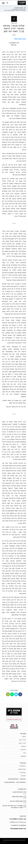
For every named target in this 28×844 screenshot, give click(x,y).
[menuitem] (7, 3)
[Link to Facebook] (5, 842)
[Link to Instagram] (3, 842)
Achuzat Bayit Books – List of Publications (15, 782)
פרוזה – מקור (22, 740)
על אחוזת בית (22, 766)
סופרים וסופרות (22, 769)
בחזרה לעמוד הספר (20, 39)
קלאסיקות (23, 756)
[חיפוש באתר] (7, 3)
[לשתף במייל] (8, 694)
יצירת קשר (23, 776)
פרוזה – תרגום (22, 743)
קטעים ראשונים (14, 23)
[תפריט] (4, 3)
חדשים (24, 736)
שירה (24, 753)
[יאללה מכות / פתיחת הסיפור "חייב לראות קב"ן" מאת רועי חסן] (14, 19)
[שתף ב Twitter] (16, 694)
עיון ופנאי (23, 746)
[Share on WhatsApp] (12, 694)
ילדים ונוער (23, 750)
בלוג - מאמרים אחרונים (20, 8)
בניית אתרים (5, 840)
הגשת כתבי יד (22, 772)
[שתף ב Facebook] (20, 694)
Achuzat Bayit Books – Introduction (17, 779)
